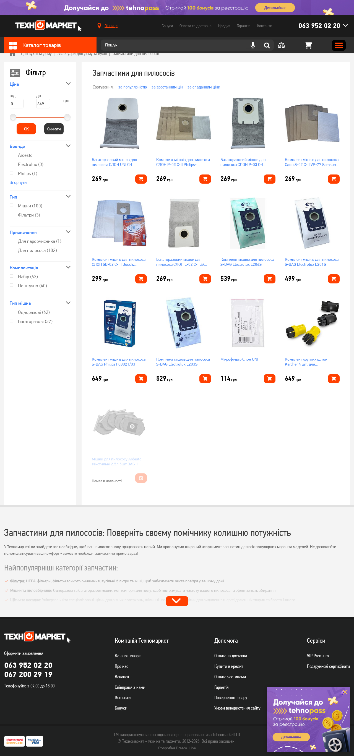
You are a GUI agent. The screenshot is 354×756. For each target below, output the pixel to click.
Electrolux (30, 164)
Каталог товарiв (128, 655)
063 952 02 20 (319, 26)
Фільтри (29, 215)
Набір (28, 276)
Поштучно (32, 285)
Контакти (264, 26)
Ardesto (25, 155)
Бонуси (167, 26)
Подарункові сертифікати (328, 666)
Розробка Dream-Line (177, 747)
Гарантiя (221, 687)
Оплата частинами (230, 676)
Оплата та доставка (195, 26)
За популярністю (132, 87)
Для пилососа (37, 250)
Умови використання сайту (237, 708)
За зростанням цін (167, 87)
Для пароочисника (39, 241)
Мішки (30, 205)
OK (26, 129)
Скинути (54, 129)
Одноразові (34, 312)
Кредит (224, 26)
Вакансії (122, 676)
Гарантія (243, 26)
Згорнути (18, 182)
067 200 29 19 (28, 674)
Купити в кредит (228, 666)
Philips (27, 173)
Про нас (121, 666)
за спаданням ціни (204, 87)
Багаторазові (35, 321)
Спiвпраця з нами (130, 687)
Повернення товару (230, 697)
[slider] (13, 117)
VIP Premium (318, 655)
